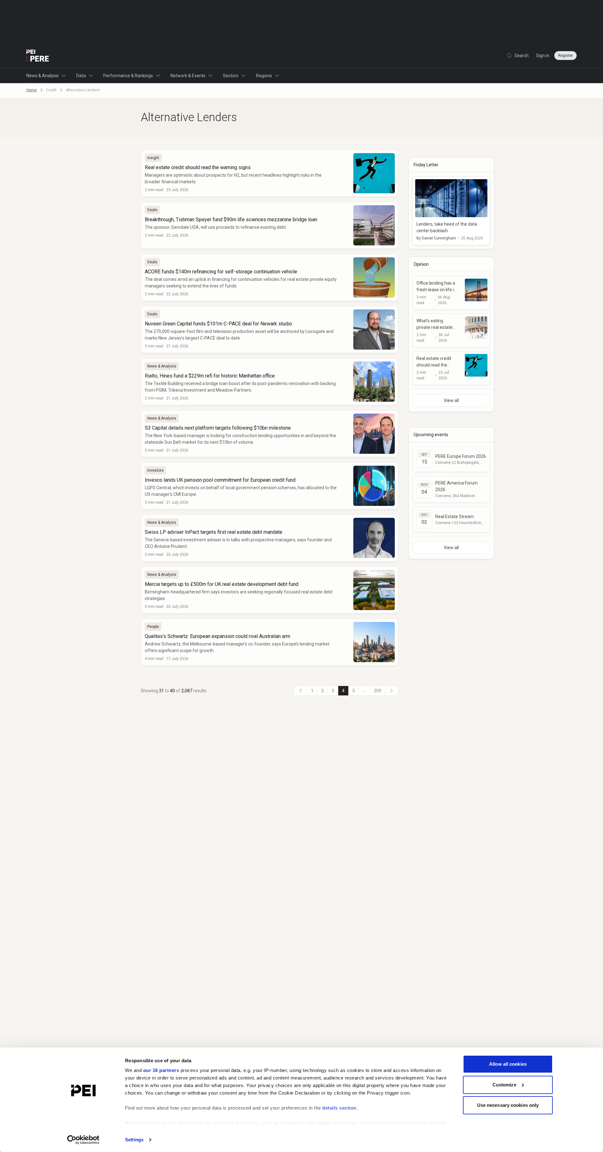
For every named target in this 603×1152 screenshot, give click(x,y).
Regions (264, 75)
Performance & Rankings (128, 75)
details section (339, 1108)
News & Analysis (42, 75)
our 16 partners (161, 1070)
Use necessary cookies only (508, 1105)
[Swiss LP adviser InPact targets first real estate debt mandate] (269, 538)
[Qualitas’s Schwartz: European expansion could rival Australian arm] (269, 642)
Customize (504, 1084)
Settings (134, 1139)
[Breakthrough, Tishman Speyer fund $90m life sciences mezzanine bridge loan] (269, 225)
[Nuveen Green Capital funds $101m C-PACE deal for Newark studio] (269, 329)
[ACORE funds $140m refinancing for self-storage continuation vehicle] (269, 277)
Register (565, 55)
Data (81, 75)
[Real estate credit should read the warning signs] (269, 173)
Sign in (542, 55)
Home (31, 90)
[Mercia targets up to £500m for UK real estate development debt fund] (269, 590)
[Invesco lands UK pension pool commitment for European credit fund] (269, 486)
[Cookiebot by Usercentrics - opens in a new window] (83, 1139)
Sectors (230, 75)
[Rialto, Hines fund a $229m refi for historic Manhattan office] (269, 381)
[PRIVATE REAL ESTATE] (37, 56)
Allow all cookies (508, 1064)
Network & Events (188, 75)
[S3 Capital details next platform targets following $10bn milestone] (269, 433)
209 (377, 690)
